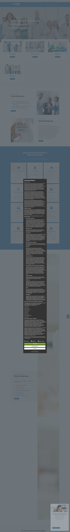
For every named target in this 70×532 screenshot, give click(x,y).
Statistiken (34, 341)
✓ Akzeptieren (35, 343)
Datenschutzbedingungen (35, 351)
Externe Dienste (41, 341)
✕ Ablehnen (35, 348)
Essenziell (27, 341)
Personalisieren (35, 350)
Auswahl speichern (35, 346)
